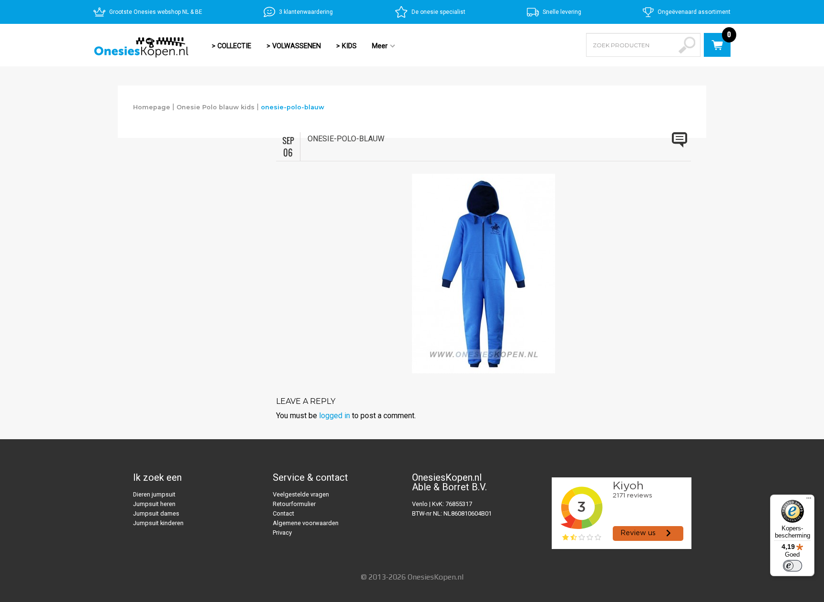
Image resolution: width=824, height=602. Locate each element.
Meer (376, 47)
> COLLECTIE (231, 46)
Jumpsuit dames (156, 513)
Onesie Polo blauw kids (215, 107)
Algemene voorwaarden (306, 523)
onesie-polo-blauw (292, 107)
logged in (334, 415)
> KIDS (346, 46)
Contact (283, 513)
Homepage (151, 107)
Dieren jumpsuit (154, 494)
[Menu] (808, 500)
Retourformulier (294, 503)
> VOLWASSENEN (294, 46)
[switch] (792, 565)
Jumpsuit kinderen (158, 523)
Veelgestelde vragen (301, 494)
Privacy (282, 532)
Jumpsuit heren (154, 503)
